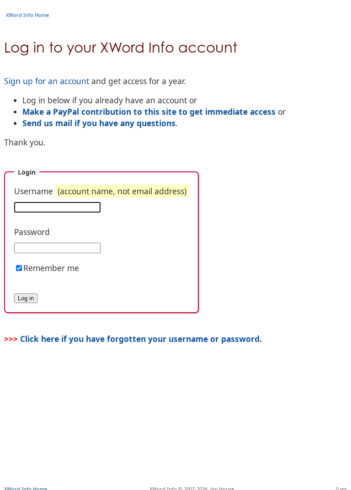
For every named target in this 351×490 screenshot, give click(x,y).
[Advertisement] (175, 455)
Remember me (51, 267)
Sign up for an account (46, 80)
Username (100, 191)
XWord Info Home (27, 14)
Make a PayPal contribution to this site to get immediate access (149, 111)
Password (32, 231)
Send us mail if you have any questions (99, 122)
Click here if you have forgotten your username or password (140, 338)
